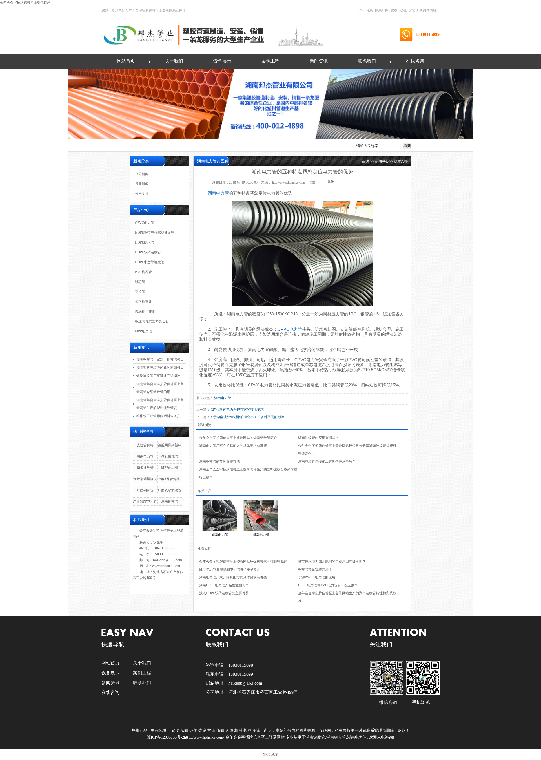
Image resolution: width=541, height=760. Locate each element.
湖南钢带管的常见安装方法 (219, 461)
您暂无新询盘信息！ (424, 10)
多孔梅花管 (169, 456)
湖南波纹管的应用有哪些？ (318, 438)
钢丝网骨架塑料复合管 (26, 237)
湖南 (256, 730)
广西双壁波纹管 (169, 490)
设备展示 (222, 61)
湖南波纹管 (315, 737)
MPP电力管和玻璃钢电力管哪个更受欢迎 (229, 569)
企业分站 (366, 10)
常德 (211, 730)
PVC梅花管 (26, 161)
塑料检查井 (26, 206)
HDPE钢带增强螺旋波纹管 (154, 233)
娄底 (202, 730)
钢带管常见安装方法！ (315, 569)
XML (403, 10)
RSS (394, 10)
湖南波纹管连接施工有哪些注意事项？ (327, 461)
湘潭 (229, 730)
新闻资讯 (319, 61)
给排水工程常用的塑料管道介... (159, 416)
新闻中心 (382, 161)
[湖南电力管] (219, 515)
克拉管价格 (145, 445)
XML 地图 (270, 755)
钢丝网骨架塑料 (169, 445)
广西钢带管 (145, 490)
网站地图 (382, 10)
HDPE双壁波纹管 (26, 130)
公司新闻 (24, 85)
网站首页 (126, 61)
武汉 (175, 730)
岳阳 (184, 730)
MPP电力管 (26, 252)
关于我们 (174, 61)
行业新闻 (24, 100)
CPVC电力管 (144, 223)
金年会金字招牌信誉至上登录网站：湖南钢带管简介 (238, 438)
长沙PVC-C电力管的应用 (316, 577)
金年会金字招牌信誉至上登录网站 (25, 3)
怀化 (193, 730)
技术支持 (24, 115)
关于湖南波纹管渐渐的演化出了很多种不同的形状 (247, 417)
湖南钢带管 (169, 501)
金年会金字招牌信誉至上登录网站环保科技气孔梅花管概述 (243, 562)
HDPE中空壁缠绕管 (26, 145)
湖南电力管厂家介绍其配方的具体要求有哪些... (234, 446)
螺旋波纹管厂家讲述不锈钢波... (159, 376)
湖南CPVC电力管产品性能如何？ (224, 585)
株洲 (238, 730)
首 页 (365, 161)
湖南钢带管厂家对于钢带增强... (159, 359)
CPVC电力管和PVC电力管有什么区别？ (328, 585)
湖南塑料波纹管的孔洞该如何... (159, 368)
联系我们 (367, 61)
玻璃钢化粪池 (26, 222)
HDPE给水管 (144, 242)
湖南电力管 (237, 313)
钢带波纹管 (145, 468)
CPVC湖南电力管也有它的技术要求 (237, 410)
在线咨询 (415, 61)
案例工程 (270, 61)
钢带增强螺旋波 (145, 479)
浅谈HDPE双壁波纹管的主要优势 (224, 593)
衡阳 (220, 730)
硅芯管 (26, 176)
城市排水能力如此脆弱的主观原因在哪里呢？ (332, 562)
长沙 (247, 730)
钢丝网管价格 (169, 479)
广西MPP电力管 (145, 501)
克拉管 (26, 191)
